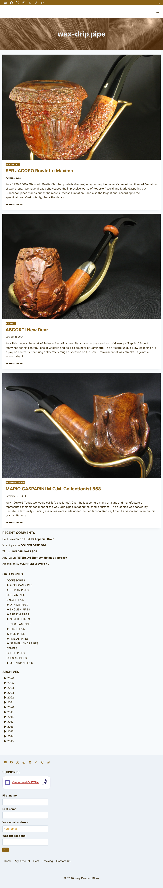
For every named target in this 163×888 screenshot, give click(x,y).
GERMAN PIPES (20, 619)
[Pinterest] (30, 762)
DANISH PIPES (19, 604)
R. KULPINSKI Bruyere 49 (32, 563)
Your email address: (15, 822)
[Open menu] (158, 11)
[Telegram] (30, 2)
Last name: (9, 809)
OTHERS (12, 648)
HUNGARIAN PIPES (19, 624)
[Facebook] (11, 2)
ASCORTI (10, 323)
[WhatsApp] (42, 2)
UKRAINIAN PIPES (21, 663)
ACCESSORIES (16, 580)
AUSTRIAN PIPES (18, 590)
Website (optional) (14, 835)
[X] (17, 2)
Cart (36, 861)
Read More (14, 204)
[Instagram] (23, 2)
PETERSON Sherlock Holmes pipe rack (42, 557)
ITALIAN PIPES (19, 638)
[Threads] (36, 2)
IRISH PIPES (17, 628)
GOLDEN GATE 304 (33, 545)
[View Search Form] (159, 3)
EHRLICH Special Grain (39, 539)
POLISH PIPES (16, 653)
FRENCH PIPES (19, 614)
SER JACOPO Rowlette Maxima (39, 170)
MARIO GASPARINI (15, 482)
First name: (10, 795)
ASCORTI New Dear (27, 329)
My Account (22, 861)
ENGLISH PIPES (20, 609)
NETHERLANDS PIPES (24, 643)
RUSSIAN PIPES (17, 658)
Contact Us (63, 861)
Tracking (47, 861)
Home (8, 861)
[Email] (5, 2)
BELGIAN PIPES (16, 594)
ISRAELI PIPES (16, 633)
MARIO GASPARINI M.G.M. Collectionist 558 (53, 489)
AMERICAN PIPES (21, 585)
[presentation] (81, 107)
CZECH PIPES (15, 599)
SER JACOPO (12, 164)
